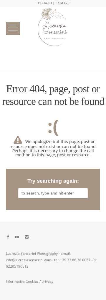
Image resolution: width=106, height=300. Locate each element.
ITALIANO (44, 3)
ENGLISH (62, 3)
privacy (47, 281)
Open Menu (13, 28)
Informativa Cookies (22, 281)
